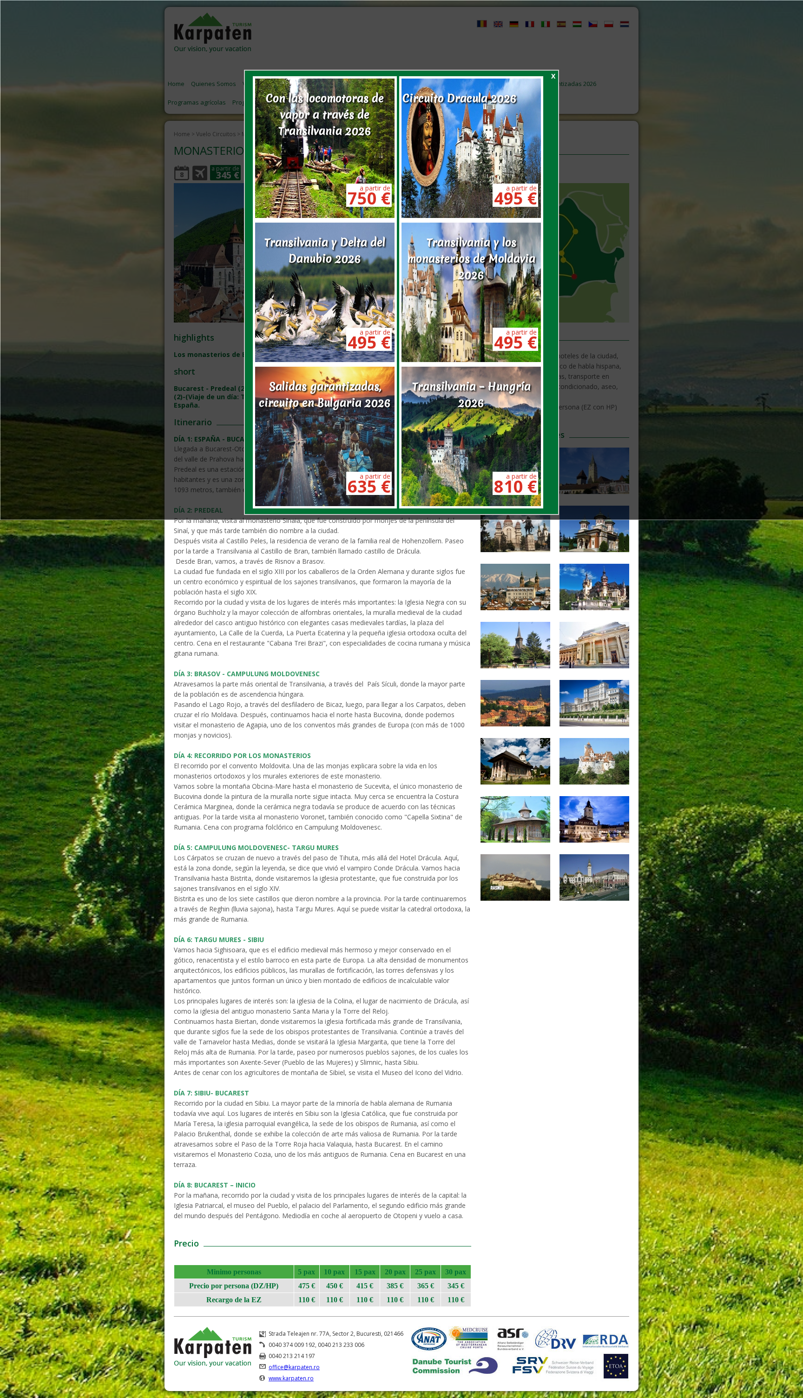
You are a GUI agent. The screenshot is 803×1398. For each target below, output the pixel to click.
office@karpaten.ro (294, 1367)
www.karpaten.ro (291, 1378)
